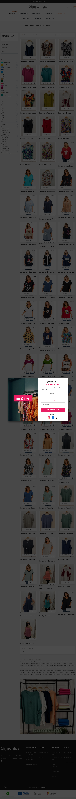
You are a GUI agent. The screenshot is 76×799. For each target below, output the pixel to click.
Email (53, 401)
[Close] (67, 377)
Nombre (52, 393)
